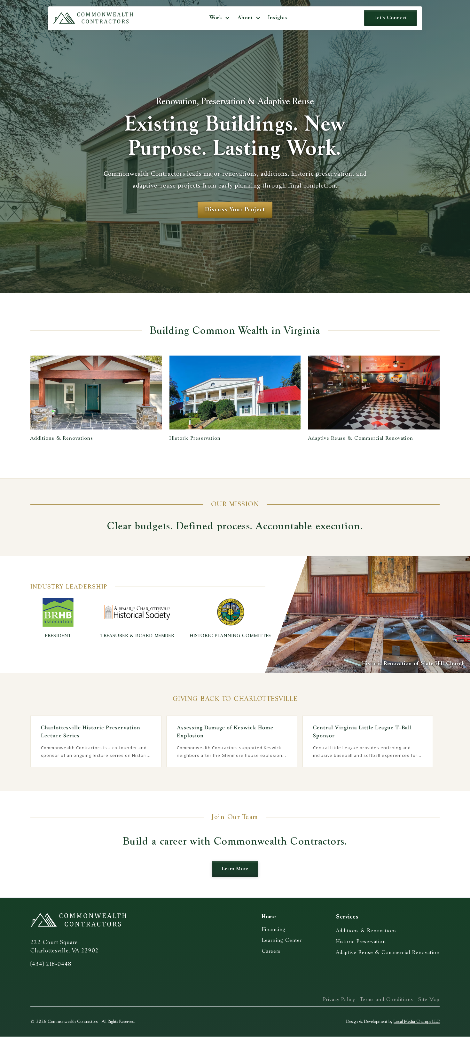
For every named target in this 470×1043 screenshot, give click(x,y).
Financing (274, 929)
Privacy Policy (339, 999)
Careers (271, 951)
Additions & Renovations (366, 930)
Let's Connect (390, 17)
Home (269, 916)
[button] (220, 18)
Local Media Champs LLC (417, 1021)
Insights (278, 17)
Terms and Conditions (386, 999)
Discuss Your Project (235, 210)
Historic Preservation (361, 941)
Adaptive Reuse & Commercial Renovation (388, 952)
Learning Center (282, 940)
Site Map (429, 999)
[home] (93, 18)
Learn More (235, 868)
